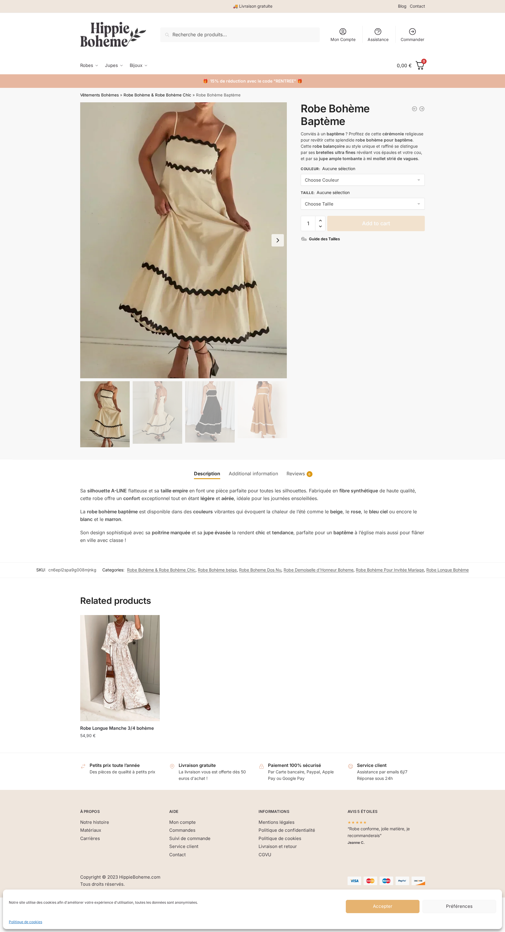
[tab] (207, 469)
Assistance (378, 39)
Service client (183, 846)
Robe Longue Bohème (447, 569)
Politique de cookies (25, 922)
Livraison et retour (278, 846)
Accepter (382, 906)
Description (207, 473)
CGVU (265, 854)
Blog (402, 6)
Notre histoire (94, 822)
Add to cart (376, 223)
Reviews (296, 473)
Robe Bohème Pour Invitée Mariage (390, 569)
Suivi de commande (189, 838)
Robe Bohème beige (217, 569)
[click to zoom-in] (183, 240)
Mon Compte (343, 39)
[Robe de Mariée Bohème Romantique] (422, 109)
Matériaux (90, 830)
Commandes (182, 830)
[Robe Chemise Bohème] (414, 109)
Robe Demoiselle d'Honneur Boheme (318, 569)
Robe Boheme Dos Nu (260, 569)
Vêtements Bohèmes (99, 95)
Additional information (253, 473)
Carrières (90, 838)
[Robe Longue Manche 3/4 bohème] (120, 668)
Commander (412, 39)
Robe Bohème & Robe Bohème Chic (157, 95)
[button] (278, 240)
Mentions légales (277, 822)
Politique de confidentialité (287, 830)
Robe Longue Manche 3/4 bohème (117, 728)
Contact (417, 6)
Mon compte (182, 822)
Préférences (459, 906)
